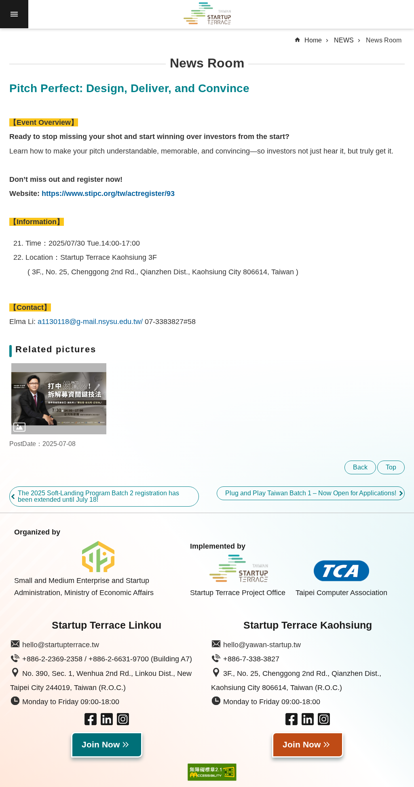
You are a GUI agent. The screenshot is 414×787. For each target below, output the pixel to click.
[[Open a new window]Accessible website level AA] (206, 772)
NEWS (344, 40)
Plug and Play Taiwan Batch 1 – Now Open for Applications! (310, 493)
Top (391, 467)
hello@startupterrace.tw (60, 645)
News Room (383, 40)
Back (360, 467)
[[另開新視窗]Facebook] (90, 723)
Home (313, 40)
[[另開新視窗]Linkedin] (107, 723)
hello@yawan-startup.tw (262, 645)
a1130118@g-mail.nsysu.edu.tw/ (90, 322)
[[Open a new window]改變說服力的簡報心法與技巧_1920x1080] (58, 398)
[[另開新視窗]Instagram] (123, 723)
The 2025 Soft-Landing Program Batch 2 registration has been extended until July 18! (98, 496)
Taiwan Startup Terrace (207, 14)
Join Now (101, 744)
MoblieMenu (14, 14)
